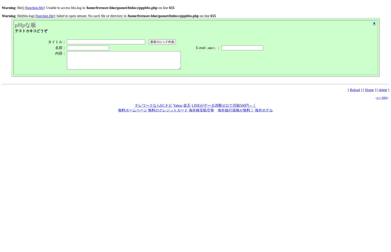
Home (369, 90)
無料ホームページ (132, 110)
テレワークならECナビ (153, 105)
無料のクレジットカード (168, 110)
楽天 (187, 105)
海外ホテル (264, 110)
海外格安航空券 (201, 110)
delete (383, 90)
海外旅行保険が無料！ (236, 110)
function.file (34, 8)
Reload (355, 90)
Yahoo (177, 105)
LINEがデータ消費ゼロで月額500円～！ (224, 105)
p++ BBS (382, 97)
